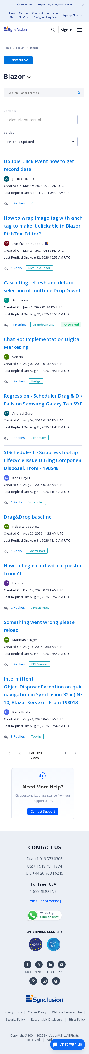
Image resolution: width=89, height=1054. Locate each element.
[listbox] (41, 141)
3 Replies (18, 381)
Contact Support (43, 811)
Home (7, 47)
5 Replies (18, 203)
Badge (36, 381)
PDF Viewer (39, 664)
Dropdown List (43, 324)
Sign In (66, 29)
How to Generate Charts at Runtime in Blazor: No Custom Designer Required (33, 15)
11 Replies (19, 324)
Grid (34, 203)
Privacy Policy (13, 1012)
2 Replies (18, 607)
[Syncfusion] (45, 998)
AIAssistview (40, 607)
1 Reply (17, 268)
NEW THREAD (20, 60)
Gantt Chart (36, 551)
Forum (20, 47)
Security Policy (15, 1019)
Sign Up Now (70, 15)
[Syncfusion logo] (21, 29)
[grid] (43, 458)
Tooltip (36, 736)
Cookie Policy (37, 1012)
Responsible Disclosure (47, 1019)
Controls (10, 110)
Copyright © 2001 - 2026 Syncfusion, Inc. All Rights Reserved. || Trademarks (44, 1037)
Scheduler (38, 438)
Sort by (9, 132)
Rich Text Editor (39, 268)
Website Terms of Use (67, 1012)
